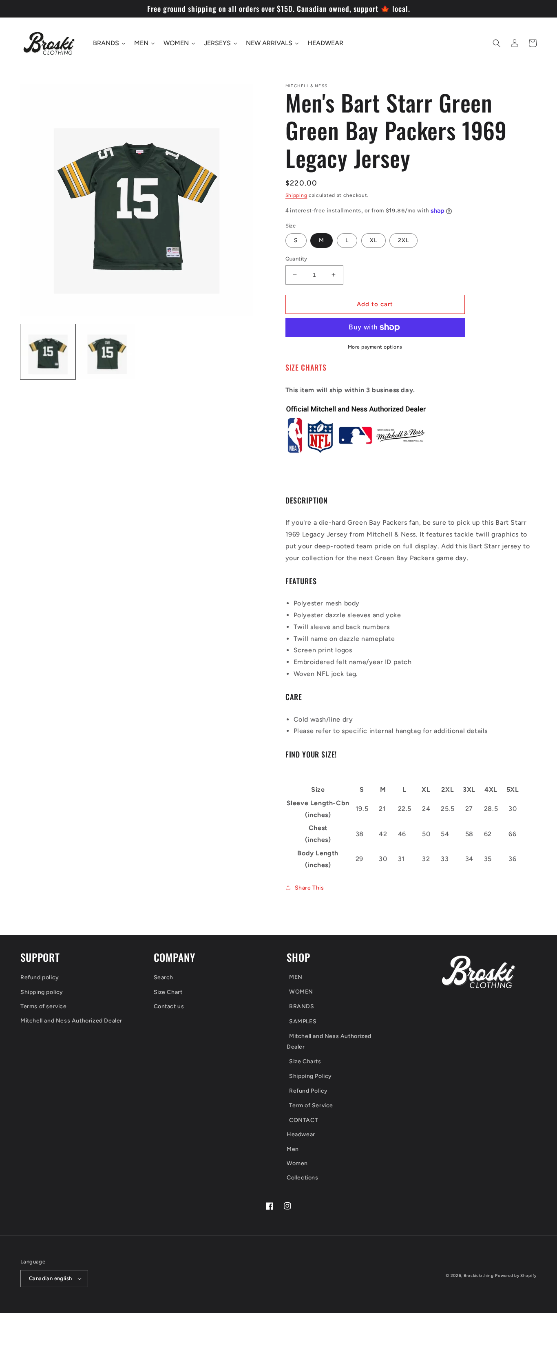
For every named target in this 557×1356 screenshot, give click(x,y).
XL (373, 240)
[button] (497, 43)
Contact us (169, 1006)
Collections (302, 1177)
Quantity (296, 259)
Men (293, 1149)
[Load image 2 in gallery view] (107, 351)
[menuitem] (342, 978)
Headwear (301, 1134)
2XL (403, 240)
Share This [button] (309, 887)
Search (164, 977)
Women (297, 1163)
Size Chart (168, 992)
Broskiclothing (479, 1275)
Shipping (296, 195)
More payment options (375, 347)
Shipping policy (41, 992)
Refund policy (39, 977)
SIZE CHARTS (306, 367)
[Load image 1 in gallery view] (47, 351)
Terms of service (43, 1006)
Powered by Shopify (516, 1275)
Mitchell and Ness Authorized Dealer (71, 1020)
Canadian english (50, 1278)
